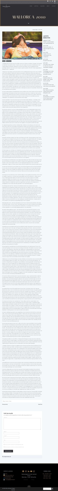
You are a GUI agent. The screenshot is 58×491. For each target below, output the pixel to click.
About (48, 6)
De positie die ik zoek (47, 60)
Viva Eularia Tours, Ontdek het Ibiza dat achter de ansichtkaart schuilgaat (48, 66)
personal (6, 401)
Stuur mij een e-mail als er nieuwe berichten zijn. (14, 447)
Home (31, 6)
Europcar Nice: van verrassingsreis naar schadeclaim (47, 55)
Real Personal (8, 61)
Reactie (5, 417)
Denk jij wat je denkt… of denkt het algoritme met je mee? (48, 48)
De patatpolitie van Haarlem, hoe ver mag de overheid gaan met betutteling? (49, 98)
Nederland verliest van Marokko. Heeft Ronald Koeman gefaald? (47, 79)
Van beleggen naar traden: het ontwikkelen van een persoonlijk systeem (48, 73)
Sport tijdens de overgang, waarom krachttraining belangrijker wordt (48, 91)
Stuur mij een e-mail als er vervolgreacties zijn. (14, 444)
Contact (54, 6)
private (10, 401)
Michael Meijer (35, 29)
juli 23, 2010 (40, 29)
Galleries (42, 6)
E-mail (5, 435)
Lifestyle (36, 6)
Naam (5, 431)
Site (4, 440)
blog (4, 401)
